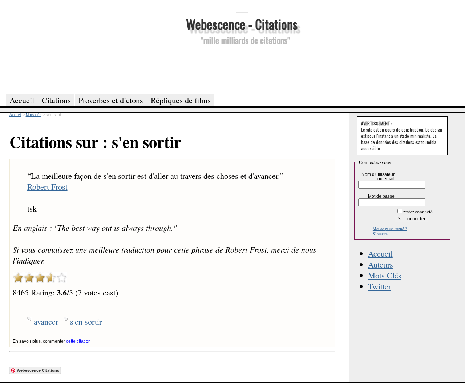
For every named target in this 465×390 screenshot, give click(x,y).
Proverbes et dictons (110, 100)
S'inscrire (380, 233)
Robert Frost (47, 186)
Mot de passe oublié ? (390, 228)
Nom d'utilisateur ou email (378, 176)
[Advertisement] (241, 68)
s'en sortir (86, 321)
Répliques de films (181, 100)
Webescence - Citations (242, 23)
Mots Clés (384, 275)
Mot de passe (381, 196)
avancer (46, 321)
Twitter (379, 286)
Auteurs (380, 264)
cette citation (78, 341)
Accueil (380, 253)
